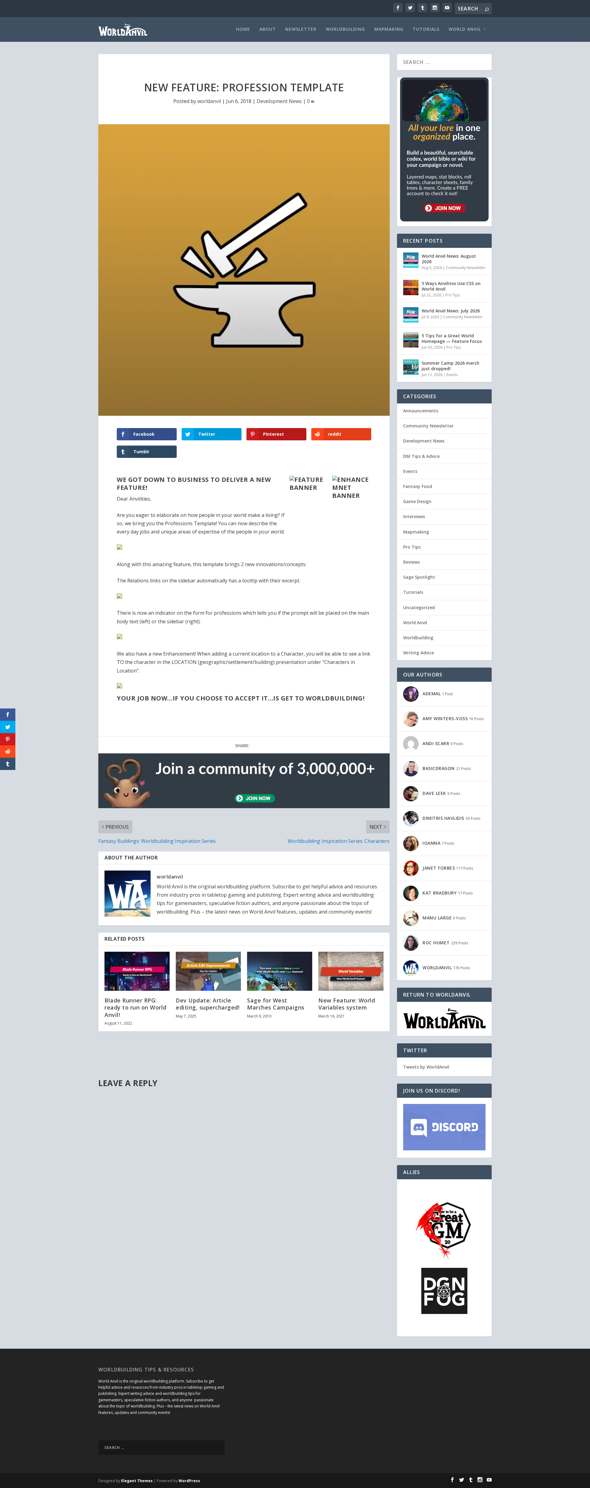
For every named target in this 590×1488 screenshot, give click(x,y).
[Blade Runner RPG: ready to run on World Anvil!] (137, 971)
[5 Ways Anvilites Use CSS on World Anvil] (411, 287)
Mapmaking (388, 29)
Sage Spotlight (419, 577)
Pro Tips (452, 295)
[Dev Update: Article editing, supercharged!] (208, 971)
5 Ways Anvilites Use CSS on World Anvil (451, 286)
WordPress (189, 1480)
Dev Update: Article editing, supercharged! (207, 1004)
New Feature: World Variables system (346, 1004)
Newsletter (301, 29)
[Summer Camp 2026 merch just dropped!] (411, 367)
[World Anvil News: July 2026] (411, 315)
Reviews (411, 562)
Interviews (414, 516)
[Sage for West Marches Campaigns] (279, 971)
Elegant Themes (137, 1480)
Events (452, 374)
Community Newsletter (466, 267)
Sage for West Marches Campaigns (276, 1004)
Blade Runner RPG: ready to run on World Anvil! (135, 1007)
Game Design (417, 501)
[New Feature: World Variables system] (351, 971)
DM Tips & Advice (421, 456)
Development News (279, 101)
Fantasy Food (417, 486)
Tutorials (426, 29)
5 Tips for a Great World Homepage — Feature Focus (452, 338)
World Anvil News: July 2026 (451, 311)
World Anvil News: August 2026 (449, 258)
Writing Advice (418, 653)
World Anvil (465, 29)
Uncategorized (419, 607)
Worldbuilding (345, 29)
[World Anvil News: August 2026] (411, 260)
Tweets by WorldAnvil (426, 1067)
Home (243, 29)
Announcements (420, 411)
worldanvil (209, 101)
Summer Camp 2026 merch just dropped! (450, 365)
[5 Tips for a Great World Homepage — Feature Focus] (411, 339)
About (267, 29)
